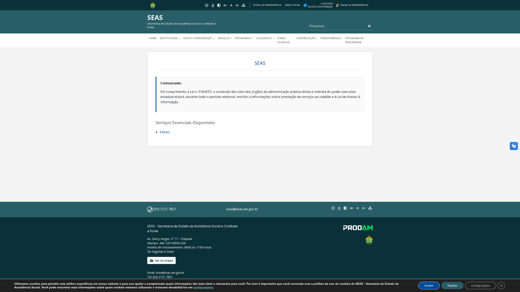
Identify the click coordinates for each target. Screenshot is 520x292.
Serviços (224, 38)
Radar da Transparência (354, 5)
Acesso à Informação (197, 38)
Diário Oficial (292, 5)
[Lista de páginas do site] (370, 208)
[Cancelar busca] (369, 26)
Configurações (480, 285)
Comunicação (305, 38)
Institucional (169, 38)
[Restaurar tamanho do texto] (231, 5)
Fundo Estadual (283, 40)
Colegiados (264, 38)
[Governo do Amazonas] (152, 5)
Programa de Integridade (354, 40)
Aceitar (429, 285)
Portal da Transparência (267, 5)
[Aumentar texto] (225, 5)
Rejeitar (452, 285)
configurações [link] (203, 287)
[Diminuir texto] (237, 5)
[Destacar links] (212, 5)
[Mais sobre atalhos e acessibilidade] (333, 208)
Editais (165, 132)
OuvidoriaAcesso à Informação (320, 5)
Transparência (330, 38)
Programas (243, 38)
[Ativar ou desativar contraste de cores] (219, 5)
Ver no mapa (164, 260)
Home (153, 38)
